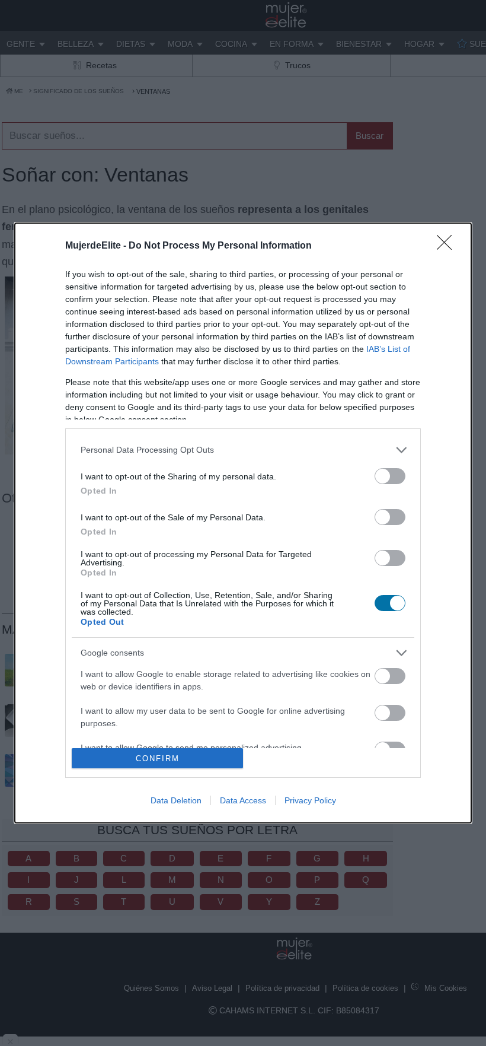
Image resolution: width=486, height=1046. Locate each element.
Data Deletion (176, 800)
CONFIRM (158, 758)
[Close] (448, 246)
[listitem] (243, 450)
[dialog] (243, 523)
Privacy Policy (310, 800)
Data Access (243, 800)
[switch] (390, 476)
